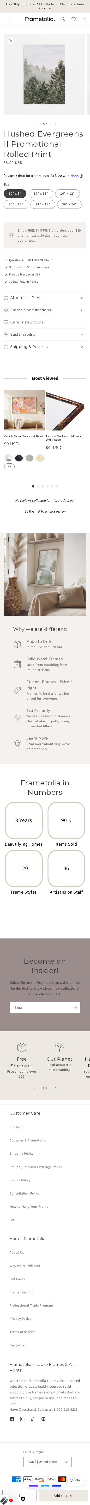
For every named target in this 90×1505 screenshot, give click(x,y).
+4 (9, 467)
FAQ (13, 1220)
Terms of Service (22, 1332)
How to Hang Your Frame (29, 1206)
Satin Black (19, 458)
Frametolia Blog (22, 1292)
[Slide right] (55, 123)
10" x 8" (15, 193)
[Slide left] (34, 123)
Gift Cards (17, 1279)
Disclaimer (18, 1345)
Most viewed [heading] (45, 378)
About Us (17, 1252)
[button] (6, 19)
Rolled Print (8, 458)
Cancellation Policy (25, 1193)
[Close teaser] (23, 1498)
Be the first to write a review (45, 511)
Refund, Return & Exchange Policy (36, 1167)
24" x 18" (43, 204)
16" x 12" (67, 193)
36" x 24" (69, 204)
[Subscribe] (75, 1007)
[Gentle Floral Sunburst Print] (24, 410)
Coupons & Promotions (28, 1140)
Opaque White (29, 458)
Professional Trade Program (31, 1305)
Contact (16, 1127)
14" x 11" (41, 193)
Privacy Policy (20, 1318)
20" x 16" (16, 204)
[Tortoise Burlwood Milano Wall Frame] (66, 410)
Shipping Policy (22, 1153)
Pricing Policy (20, 1180)
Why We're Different (25, 1266)
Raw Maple (40, 458)
